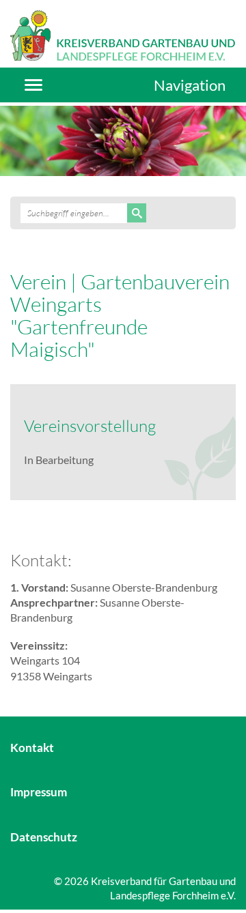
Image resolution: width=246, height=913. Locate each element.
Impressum (38, 792)
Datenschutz (43, 837)
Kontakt (32, 747)
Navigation (190, 85)
